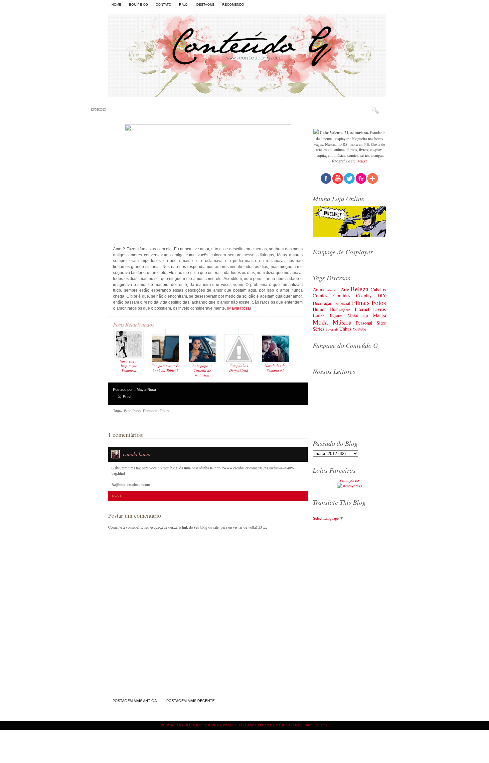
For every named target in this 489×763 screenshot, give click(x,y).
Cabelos (378, 289)
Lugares (336, 315)
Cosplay (364, 295)
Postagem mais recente (190, 701)
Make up (357, 315)
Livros (379, 309)
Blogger (193, 725)
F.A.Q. (184, 4)
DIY (382, 295)
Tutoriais (332, 329)
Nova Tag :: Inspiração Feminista (129, 366)
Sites (381, 323)
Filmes (360, 302)
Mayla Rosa (239, 308)
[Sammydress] (349, 485)
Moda (320, 322)
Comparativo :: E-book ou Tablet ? (165, 368)
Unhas (345, 329)
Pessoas (150, 411)
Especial (342, 303)
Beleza (360, 289)
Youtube (359, 329)
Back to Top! (317, 725)
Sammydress (349, 480)
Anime (319, 289)
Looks (319, 315)
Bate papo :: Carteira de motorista (202, 370)
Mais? (362, 160)
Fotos (379, 302)
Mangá (379, 315)
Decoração (322, 303)
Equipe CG (138, 4)
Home (116, 4)
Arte (345, 289)
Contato (163, 4)
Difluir (229, 725)
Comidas (341, 295)
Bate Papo (132, 411)
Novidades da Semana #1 (275, 368)
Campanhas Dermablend (238, 368)
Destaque (205, 4)
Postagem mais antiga (134, 701)
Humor (319, 309)
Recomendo (233, 4)
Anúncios (333, 290)
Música (342, 322)
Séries (318, 329)
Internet (362, 309)
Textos (165, 411)
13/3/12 (117, 496)
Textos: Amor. (133, 109)
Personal (364, 323)
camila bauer (137, 453)
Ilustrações (340, 309)
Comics (320, 295)
